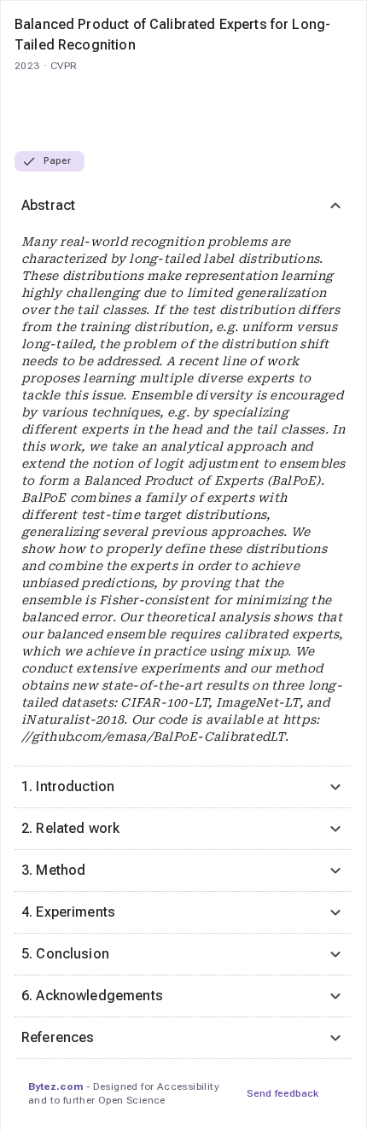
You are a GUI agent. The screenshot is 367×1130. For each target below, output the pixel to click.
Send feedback (282, 1093)
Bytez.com (55, 1086)
